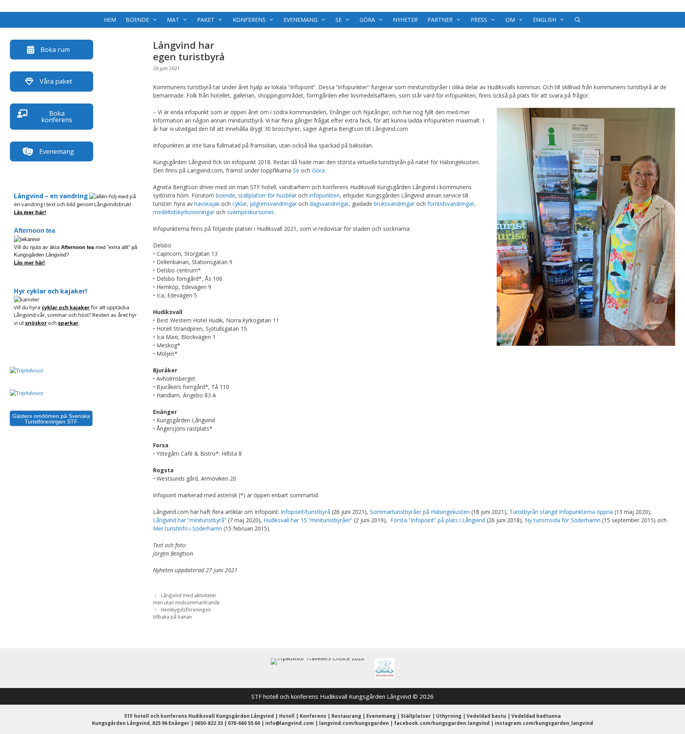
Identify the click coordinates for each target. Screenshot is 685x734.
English (544, 19)
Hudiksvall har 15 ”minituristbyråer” (308, 520)
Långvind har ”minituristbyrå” (189, 520)
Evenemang (300, 19)
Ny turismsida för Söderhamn (563, 520)
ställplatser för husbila (266, 195)
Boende (137, 19)
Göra (367, 19)
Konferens (249, 19)
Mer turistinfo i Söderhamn (187, 528)
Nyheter (405, 19)
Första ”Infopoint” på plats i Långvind (437, 520)
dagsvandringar (329, 203)
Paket (205, 19)
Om (510, 19)
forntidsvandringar (450, 203)
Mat (173, 19)
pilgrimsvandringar (273, 203)
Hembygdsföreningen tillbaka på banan (182, 613)
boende (225, 195)
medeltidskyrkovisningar (183, 212)
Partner (440, 19)
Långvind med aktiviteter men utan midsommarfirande (186, 599)
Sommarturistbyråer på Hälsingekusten (420, 512)
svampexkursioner (250, 212)
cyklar (239, 203)
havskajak (207, 203)
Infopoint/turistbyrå (305, 512)
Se (338, 19)
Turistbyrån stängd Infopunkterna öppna (561, 512)
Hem (110, 19)
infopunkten (324, 195)
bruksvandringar (394, 203)
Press (479, 19)
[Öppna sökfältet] (577, 20)
